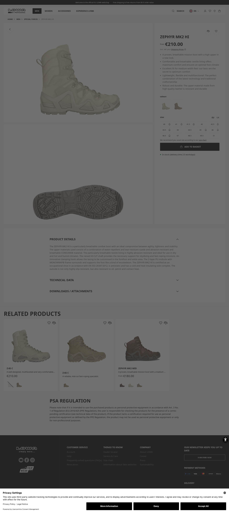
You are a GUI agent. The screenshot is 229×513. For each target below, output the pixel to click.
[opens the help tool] (225, 439)
